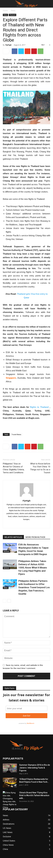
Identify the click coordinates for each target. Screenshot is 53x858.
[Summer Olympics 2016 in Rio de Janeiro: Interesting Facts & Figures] (10, 768)
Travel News (16, 434)
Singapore (11, 378)
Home (5, 10)
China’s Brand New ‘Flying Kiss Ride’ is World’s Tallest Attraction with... (34, 795)
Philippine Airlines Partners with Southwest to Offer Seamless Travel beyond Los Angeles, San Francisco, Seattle (34, 587)
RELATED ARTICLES (13, 537)
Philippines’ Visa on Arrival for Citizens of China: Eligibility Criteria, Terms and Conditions (13, 468)
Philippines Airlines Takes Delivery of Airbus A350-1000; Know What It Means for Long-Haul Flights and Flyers (32, 567)
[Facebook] (20, 524)
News (13, 10)
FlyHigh (8, 45)
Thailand (12, 15)
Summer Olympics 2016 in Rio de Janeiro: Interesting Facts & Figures (34, 768)
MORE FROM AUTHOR (35, 537)
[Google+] (26, 524)
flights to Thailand (39, 407)
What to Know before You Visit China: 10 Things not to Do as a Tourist (40, 468)
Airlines (6, 551)
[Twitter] (32, 524)
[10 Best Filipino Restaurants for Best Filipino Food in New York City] (10, 782)
